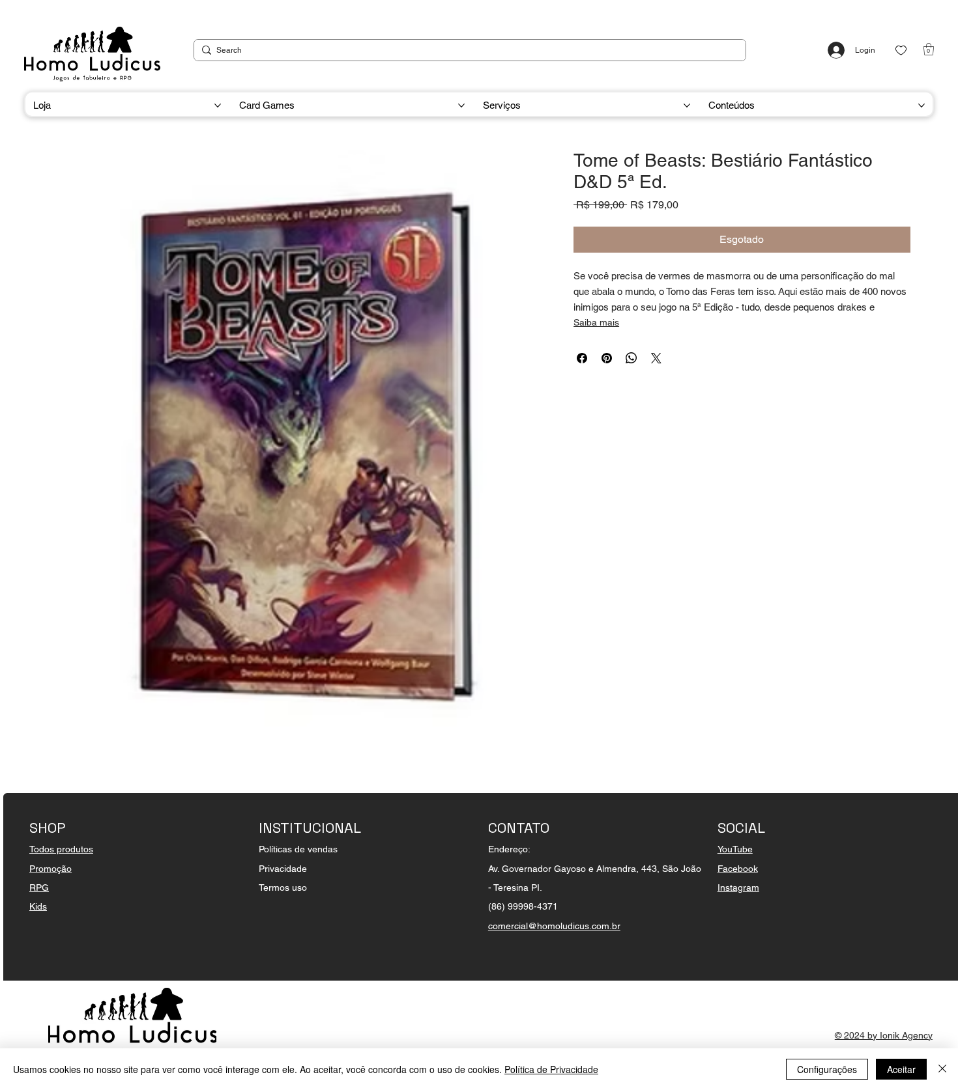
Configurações (827, 1069)
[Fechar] (942, 1069)
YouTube (735, 849)
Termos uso (283, 887)
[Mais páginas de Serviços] (687, 105)
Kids (38, 906)
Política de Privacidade (551, 1069)
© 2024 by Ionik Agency (884, 1035)
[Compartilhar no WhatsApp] (631, 358)
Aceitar (901, 1069)
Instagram (738, 887)
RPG (39, 887)
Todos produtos (61, 849)
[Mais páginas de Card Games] (461, 105)
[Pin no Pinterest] (607, 358)
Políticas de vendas (298, 849)
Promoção (50, 868)
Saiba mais (596, 322)
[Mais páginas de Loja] (217, 105)
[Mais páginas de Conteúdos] (921, 105)
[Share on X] (656, 358)
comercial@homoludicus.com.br (554, 926)
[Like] (901, 50)
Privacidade (283, 868)
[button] (928, 49)
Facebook (738, 868)
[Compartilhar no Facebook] (582, 358)
